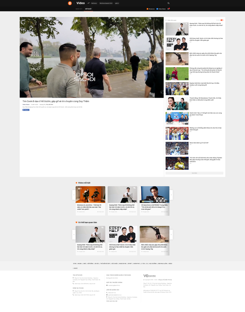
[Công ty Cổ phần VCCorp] (149, 275)
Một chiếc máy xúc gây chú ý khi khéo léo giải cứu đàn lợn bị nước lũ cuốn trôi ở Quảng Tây (154, 247)
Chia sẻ (26, 110)
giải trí (117, 3)
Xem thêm (194, 173)
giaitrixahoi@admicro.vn (114, 295)
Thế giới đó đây (105, 263)
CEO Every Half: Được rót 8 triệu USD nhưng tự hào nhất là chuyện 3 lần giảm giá (122, 247)
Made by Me (122, 263)
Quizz (76, 268)
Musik (80, 263)
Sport (130, 263)
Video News (26, 104)
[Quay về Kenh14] (70, 3)
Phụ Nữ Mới (49, 104)
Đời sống (90, 263)
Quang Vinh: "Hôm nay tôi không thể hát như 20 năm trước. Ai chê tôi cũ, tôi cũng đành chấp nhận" (121, 207)
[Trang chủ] (81, 3)
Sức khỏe (114, 263)
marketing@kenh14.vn (114, 285)
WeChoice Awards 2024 (106, 3)
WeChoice (94, 3)
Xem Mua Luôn (162, 263)
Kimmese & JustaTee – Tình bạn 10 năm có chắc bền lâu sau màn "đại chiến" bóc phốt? (89, 207)
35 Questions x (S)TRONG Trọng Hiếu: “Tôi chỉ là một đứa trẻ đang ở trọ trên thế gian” (154, 207)
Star (74, 263)
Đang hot (79, 9)
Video (170, 263)
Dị (147, 263)
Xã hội (97, 263)
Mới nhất (88, 9)
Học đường (153, 263)
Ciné (84, 263)
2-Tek (143, 263)
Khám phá (137, 263)
